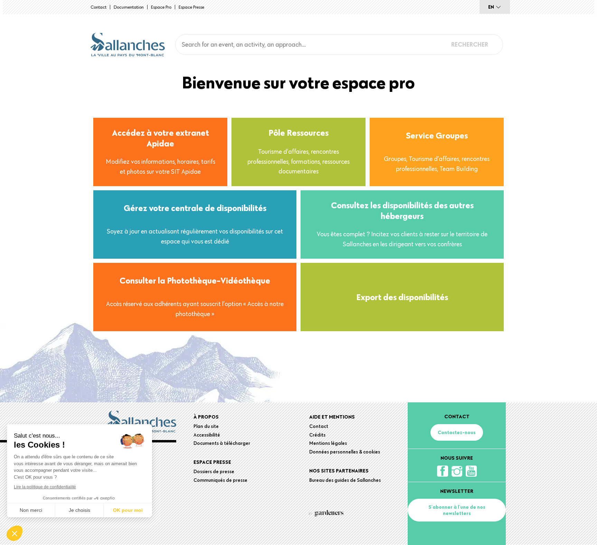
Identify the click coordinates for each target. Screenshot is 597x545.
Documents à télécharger (221, 443)
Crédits (317, 435)
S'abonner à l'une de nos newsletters (456, 510)
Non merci (31, 510)
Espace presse (191, 7)
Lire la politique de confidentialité (45, 487)
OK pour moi (128, 510)
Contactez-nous (457, 432)
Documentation (129, 7)
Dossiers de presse (213, 471)
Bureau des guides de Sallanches (345, 480)
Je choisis (79, 510)
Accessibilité (206, 435)
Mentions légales (328, 443)
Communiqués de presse (220, 480)
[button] (14, 533)
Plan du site (206, 426)
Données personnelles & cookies (344, 452)
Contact (98, 7)
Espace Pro (161, 7)
